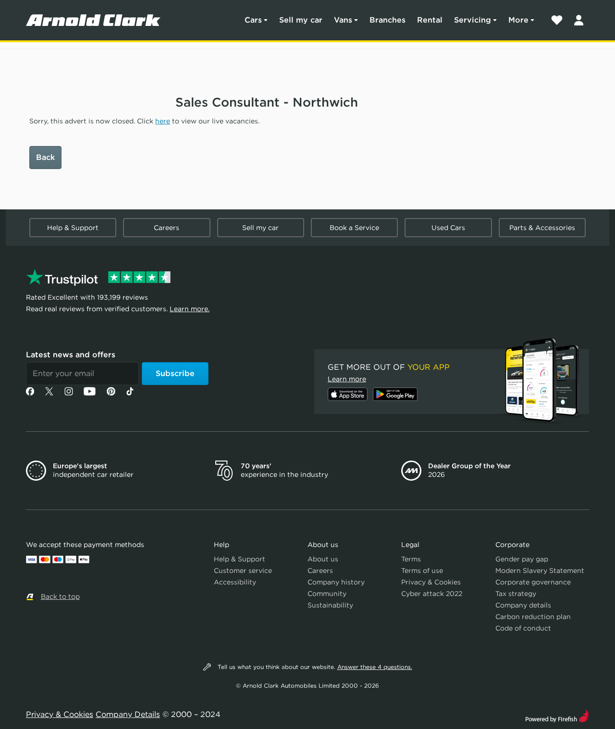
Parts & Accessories (542, 227)
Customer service (243, 570)
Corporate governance (533, 582)
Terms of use (422, 570)
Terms (411, 559)
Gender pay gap (521, 559)
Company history (336, 582)
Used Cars (448, 227)
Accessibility (235, 582)
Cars (253, 19)
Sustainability (330, 605)
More (518, 19)
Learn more (347, 379)
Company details (523, 605)
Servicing (472, 19)
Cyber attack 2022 (431, 593)
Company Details (128, 714)
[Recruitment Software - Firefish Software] (557, 714)
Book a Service (354, 227)
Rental (430, 19)
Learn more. (189, 309)
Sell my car (300, 19)
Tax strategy (515, 593)
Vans (343, 19)
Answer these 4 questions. (374, 666)
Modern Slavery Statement (539, 570)
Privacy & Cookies (431, 582)
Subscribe (175, 373)
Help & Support (72, 227)
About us (323, 559)
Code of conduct (523, 628)
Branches (387, 19)
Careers (166, 227)
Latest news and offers (70, 354)
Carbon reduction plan (533, 616)
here (162, 121)
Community (327, 593)
